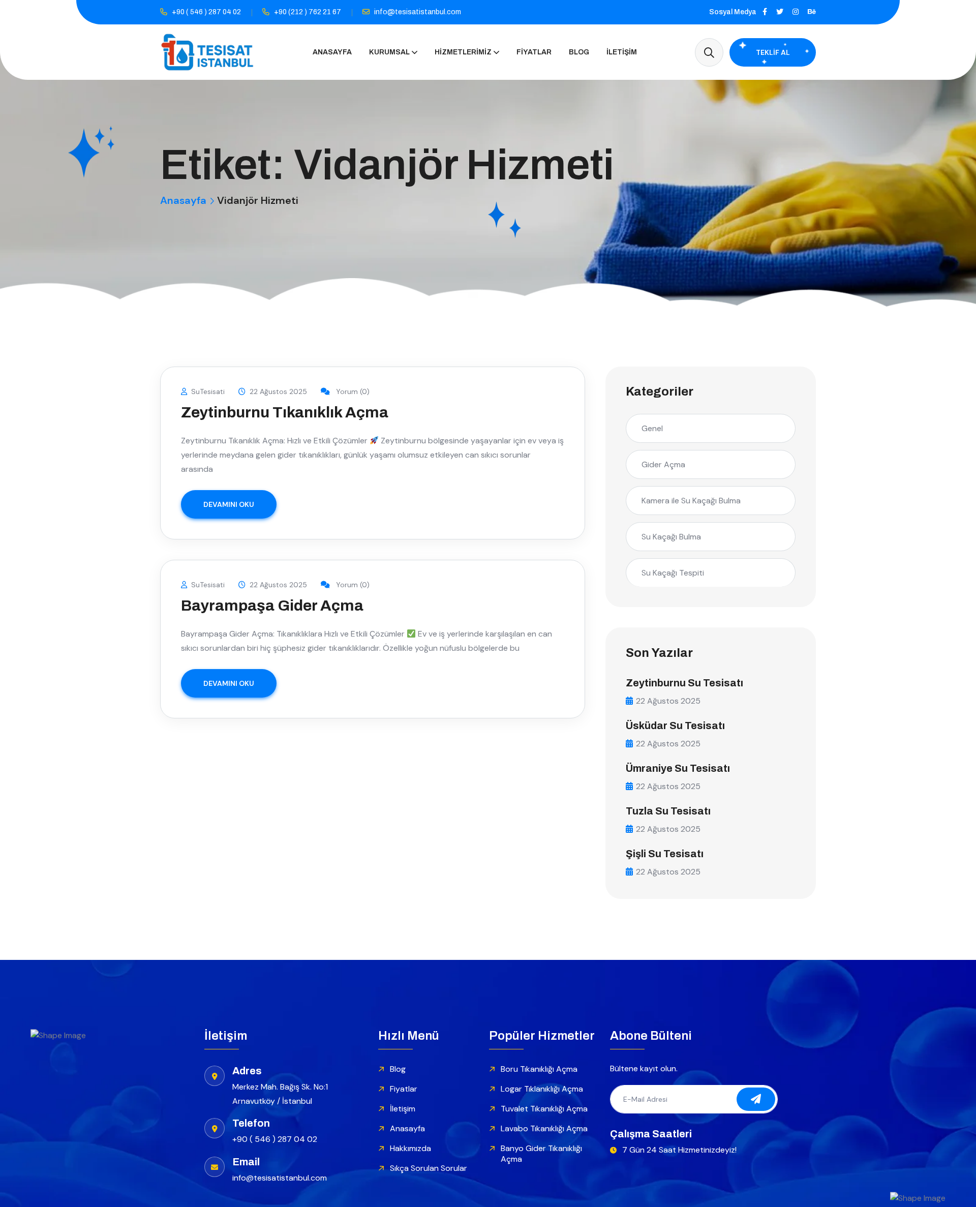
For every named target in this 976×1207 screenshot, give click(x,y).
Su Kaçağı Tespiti (673, 572)
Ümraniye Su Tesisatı (678, 768)
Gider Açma (663, 464)
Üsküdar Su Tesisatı (675, 725)
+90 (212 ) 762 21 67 (307, 12)
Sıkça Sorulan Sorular (428, 1168)
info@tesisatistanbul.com (417, 12)
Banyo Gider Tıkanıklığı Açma (541, 1153)
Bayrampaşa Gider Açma (272, 605)
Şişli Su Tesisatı (665, 853)
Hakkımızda (410, 1148)
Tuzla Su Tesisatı (668, 811)
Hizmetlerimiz (463, 52)
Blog (579, 52)
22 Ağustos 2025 (278, 391)
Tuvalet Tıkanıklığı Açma (544, 1108)
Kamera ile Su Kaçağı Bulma (691, 500)
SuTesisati (208, 391)
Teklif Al (773, 52)
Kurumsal (389, 52)
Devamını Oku (228, 504)
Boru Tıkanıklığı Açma (539, 1069)
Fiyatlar (534, 52)
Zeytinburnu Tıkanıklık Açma (284, 412)
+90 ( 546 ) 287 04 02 (206, 12)
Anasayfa (332, 52)
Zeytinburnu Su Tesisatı (684, 682)
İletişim (621, 52)
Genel (652, 428)
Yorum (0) (352, 391)
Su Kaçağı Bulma (671, 536)
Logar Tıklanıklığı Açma (542, 1088)
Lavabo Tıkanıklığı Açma (544, 1128)
